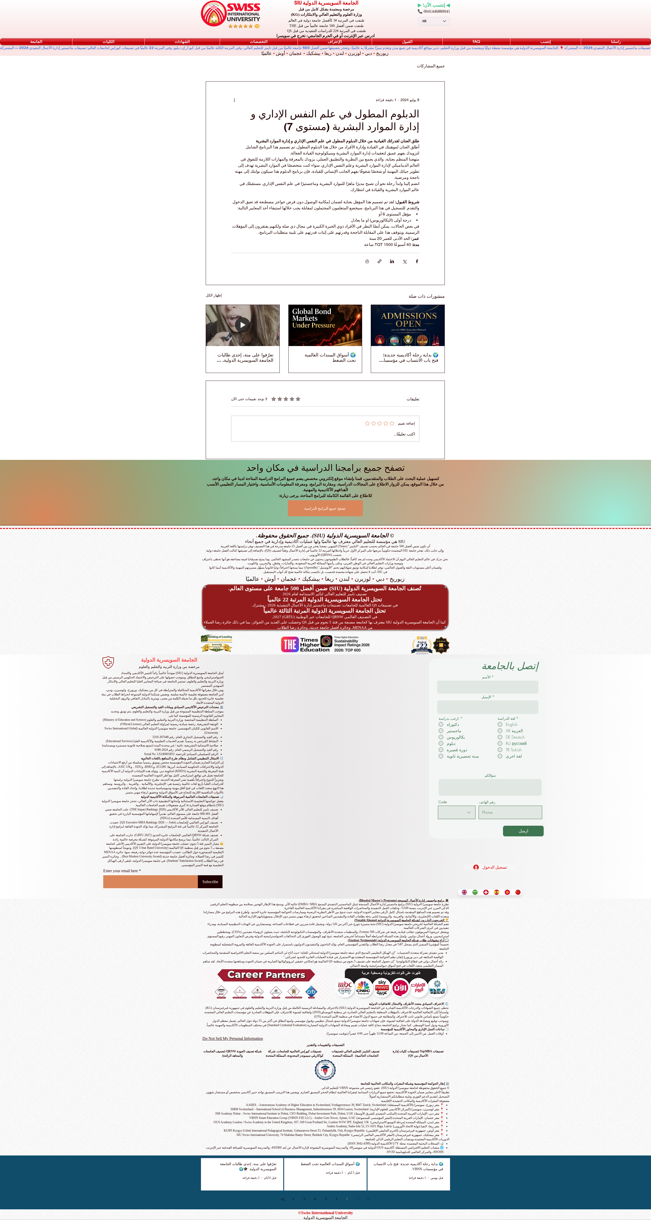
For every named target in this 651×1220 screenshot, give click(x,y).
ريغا (328, 53)
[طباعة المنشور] (367, 261)
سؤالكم (490, 775)
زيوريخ (382, 53)
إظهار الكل (214, 295)
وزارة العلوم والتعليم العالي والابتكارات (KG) (326, 14)
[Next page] (293, 1199)
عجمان (295, 53)
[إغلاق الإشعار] (642, 1105)
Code (442, 802)
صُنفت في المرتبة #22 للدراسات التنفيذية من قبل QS (326, 31)
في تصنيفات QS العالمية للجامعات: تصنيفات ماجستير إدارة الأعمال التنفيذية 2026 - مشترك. (324, 605)
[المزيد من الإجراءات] (234, 100)
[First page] (368, 1199)
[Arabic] (473, 892)
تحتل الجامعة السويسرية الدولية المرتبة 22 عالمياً (325, 599)
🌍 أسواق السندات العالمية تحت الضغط (330, 357)
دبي (368, 53)
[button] (36, 41)
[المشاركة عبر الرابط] (379, 261)
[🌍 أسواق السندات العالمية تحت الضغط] (325, 325)
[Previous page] (357, 1199)
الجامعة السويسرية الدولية (169, 660)
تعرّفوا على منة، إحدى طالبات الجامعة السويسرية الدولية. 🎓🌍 (244, 357)
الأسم (486, 677)
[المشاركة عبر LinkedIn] (392, 261)
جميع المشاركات (431, 66)
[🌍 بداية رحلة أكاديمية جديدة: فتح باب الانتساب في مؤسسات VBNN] (408, 325)
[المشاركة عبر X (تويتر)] (404, 261)
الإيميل (486, 697)
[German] (484, 892)
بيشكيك (313, 53)
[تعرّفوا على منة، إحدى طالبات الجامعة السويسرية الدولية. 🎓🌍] (242, 325)
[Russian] (506, 892)
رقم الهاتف (487, 802)
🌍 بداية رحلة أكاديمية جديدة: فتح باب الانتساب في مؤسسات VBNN (408, 357)
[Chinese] (516, 892)
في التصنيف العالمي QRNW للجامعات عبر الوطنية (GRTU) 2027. (324, 617)
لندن (340, 53)
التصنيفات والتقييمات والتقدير (325, 1045)
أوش (280, 53)
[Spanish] (495, 892)
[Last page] (282, 1199)
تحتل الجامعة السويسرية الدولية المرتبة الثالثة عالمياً (324, 610)
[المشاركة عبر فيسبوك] (417, 261)
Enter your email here (120, 871)
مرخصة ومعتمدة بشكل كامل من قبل (326, 9)
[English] (463, 892)
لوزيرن (354, 53)
